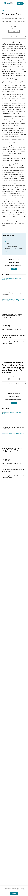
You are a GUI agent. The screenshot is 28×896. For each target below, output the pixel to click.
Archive (3, 10)
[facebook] (9, 36)
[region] (14, 891)
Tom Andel (14, 26)
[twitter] (14, 36)
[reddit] (16, 36)
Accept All (14, 893)
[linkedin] (11, 36)
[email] (18, 36)
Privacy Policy (22, 889)
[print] (25, 36)
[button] (3, 3)
